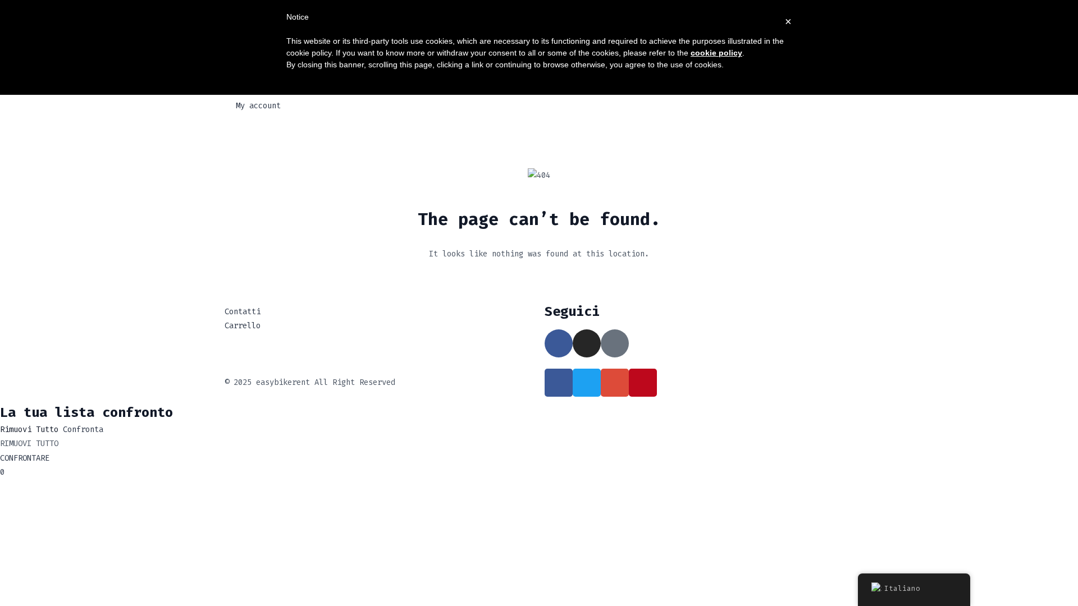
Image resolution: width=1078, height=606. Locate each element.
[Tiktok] (615, 343)
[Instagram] (587, 343)
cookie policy (716, 52)
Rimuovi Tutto (29, 429)
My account (258, 105)
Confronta (83, 429)
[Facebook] (559, 343)
